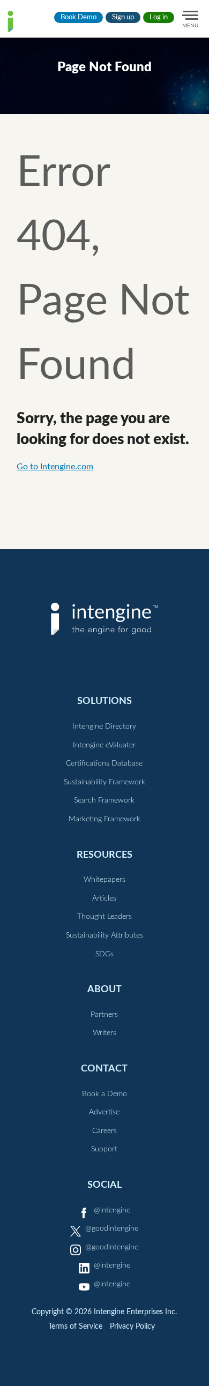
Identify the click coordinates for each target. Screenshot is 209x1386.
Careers (104, 1131)
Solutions (104, 701)
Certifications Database (104, 763)
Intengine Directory (104, 726)
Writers (104, 1033)
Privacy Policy (132, 1326)
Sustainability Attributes (104, 935)
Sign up (123, 17)
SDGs (104, 954)
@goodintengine (111, 1228)
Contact (104, 1068)
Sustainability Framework (104, 782)
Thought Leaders (104, 916)
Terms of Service (75, 1326)
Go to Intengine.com (55, 466)
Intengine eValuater (104, 745)
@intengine (112, 1210)
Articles (104, 898)
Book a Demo (104, 1094)
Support (104, 1149)
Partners (104, 1014)
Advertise (104, 1112)
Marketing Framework (104, 819)
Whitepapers (104, 879)
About (104, 989)
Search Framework (104, 800)
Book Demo (78, 17)
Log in (159, 17)
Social (104, 1184)
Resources (104, 854)
